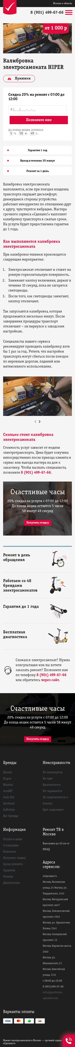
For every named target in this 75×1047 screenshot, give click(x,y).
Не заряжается (52, 791)
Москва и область (62, 3)
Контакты (9, 851)
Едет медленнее (53, 809)
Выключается (51, 784)
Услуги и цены (12, 839)
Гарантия (9, 870)
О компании (11, 845)
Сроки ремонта (13, 864)
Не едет (48, 778)
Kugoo (7, 778)
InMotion (9, 809)
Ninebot (8, 784)
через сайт (50, 680)
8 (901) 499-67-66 (47, 13)
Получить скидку (37, 522)
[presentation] (35, 421)
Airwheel (9, 803)
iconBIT (7, 791)
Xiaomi (7, 772)
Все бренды (10, 816)
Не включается (52, 772)
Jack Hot (9, 797)
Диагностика (11, 882)
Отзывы (8, 876)
